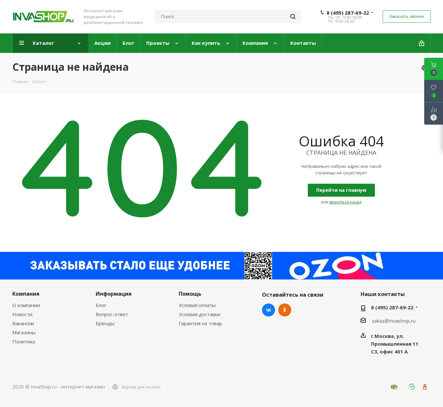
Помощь (190, 293)
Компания (26, 293)
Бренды (105, 323)
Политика (23, 341)
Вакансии (23, 323)
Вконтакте (268, 309)
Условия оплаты (197, 305)
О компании (26, 305)
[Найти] (293, 16)
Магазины (24, 332)
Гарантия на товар (200, 323)
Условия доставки (199, 314)
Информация (114, 293)
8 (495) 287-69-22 (348, 13)
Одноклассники (284, 309)
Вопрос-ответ (112, 314)
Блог (101, 305)
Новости (22, 314)
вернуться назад (345, 202)
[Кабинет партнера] (422, 43)
